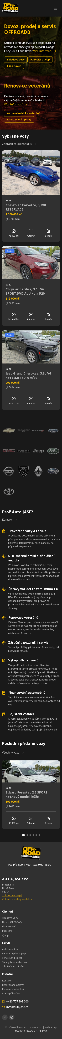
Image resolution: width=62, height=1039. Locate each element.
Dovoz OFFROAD (12, 922)
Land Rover (14, 66)
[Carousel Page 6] (39, 835)
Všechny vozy (10, 752)
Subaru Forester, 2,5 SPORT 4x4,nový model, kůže (27, 794)
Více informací (42, 51)
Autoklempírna (10, 949)
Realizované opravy (19, 119)
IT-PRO (42, 1031)
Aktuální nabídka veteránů (23, 113)
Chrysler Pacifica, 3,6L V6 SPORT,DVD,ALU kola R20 (25, 291)
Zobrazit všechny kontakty (17, 899)
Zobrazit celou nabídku (17, 144)
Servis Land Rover (12, 957)
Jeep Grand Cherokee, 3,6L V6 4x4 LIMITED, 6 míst (28, 375)
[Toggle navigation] (55, 8)
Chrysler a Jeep (40, 59)
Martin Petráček (25, 1031)
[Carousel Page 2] (27, 835)
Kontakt (7, 519)
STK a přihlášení (11, 993)
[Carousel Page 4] (33, 835)
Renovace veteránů (13, 989)
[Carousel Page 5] (36, 835)
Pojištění (7, 930)
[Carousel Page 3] (30, 835)
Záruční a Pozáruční (13, 966)
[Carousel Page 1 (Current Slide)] (23, 835)
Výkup (5, 935)
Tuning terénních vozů (14, 962)
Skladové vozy (16, 59)
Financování (8, 926)
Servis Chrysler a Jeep (14, 953)
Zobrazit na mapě (12, 895)
